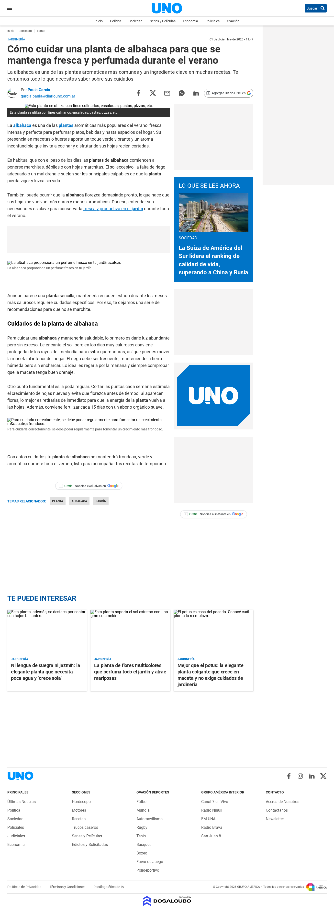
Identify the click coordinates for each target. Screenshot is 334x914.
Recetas (79, 819)
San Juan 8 (211, 836)
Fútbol (141, 801)
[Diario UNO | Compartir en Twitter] (153, 92)
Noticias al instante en (208, 514)
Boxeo (141, 853)
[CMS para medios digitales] (167, 901)
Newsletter (275, 819)
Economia (190, 21)
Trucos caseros (85, 827)
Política (115, 21)
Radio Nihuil (211, 810)
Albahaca (79, 501)
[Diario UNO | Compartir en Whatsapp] (182, 92)
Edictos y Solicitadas (90, 844)
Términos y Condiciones (68, 887)
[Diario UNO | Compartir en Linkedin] (196, 92)
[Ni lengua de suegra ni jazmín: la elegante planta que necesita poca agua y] (47, 632)
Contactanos (277, 810)
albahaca (22, 125)
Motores (79, 810)
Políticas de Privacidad (24, 887)
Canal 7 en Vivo (214, 801)
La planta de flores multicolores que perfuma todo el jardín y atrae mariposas (130, 671)
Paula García (39, 89)
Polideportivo (147, 870)
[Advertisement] (213, 137)
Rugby (141, 827)
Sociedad (136, 21)
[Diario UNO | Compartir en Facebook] (138, 92)
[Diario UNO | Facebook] (289, 776)
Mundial (143, 810)
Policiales (212, 21)
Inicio (99, 21)
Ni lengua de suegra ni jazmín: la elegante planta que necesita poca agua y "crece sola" (45, 671)
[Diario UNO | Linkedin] (312, 776)
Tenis (141, 836)
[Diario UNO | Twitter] (323, 776)
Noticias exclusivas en (83, 486)
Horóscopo (81, 801)
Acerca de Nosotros (282, 801)
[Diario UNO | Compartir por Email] (167, 92)
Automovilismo (149, 819)
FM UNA (208, 819)
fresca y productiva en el (113, 208)
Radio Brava (211, 827)
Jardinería (19, 659)
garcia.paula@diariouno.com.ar (48, 96)
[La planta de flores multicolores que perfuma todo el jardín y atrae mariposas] (130, 632)
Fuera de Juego (149, 861)
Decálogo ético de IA (108, 887)
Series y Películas (163, 21)
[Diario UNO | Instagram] (300, 776)
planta (57, 501)
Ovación (233, 21)
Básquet (143, 844)
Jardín (101, 501)
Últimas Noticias (21, 801)
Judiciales (16, 836)
